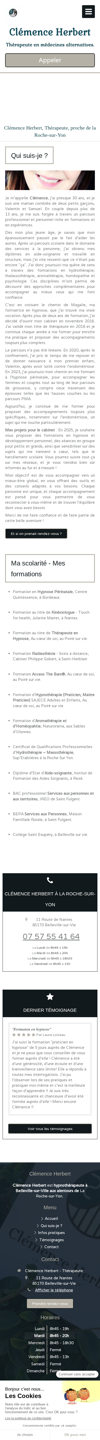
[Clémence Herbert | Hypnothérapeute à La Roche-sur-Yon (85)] (13, 13)
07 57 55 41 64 (51, 936)
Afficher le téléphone (54, 1290)
